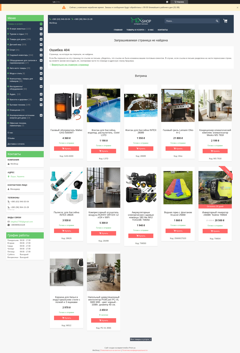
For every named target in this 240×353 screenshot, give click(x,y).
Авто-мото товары (18, 68)
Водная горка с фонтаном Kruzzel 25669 (178, 213)
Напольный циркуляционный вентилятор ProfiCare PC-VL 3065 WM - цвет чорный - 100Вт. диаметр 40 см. (103, 301)
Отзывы (11, 138)
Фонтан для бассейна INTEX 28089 (140, 131)
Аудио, (13, 94)
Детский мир (15, 44)
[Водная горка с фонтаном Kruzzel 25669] (178, 187)
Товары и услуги (135, 30)
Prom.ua (132, 348)
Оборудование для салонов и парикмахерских (23, 61)
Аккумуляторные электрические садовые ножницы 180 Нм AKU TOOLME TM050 (141, 216)
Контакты (163, 30)
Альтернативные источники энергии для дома (22, 116)
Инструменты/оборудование (16, 87)
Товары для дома (18, 39)
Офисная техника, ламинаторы (18, 124)
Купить (68, 148)
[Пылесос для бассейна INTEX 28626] (66, 187)
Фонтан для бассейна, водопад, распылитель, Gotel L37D (103, 132)
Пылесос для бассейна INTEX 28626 (66, 213)
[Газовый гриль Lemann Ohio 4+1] (178, 105)
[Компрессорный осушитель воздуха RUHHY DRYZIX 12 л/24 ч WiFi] (103, 187)
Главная (118, 30)
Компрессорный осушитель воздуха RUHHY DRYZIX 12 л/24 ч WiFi (104, 215)
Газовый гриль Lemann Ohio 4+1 (178, 131)
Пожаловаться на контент (110, 350)
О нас (151, 30)
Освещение (15, 110)
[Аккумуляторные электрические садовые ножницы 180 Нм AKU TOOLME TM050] (141, 187)
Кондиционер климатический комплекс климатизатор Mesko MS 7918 (215, 132)
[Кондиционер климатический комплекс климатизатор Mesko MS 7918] (215, 105)
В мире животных (18, 29)
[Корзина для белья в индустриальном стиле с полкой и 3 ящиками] (66, 272)
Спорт (12, 50)
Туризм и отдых (17, 34)
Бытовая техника (17, 105)
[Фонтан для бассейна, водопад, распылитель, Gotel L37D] (103, 105)
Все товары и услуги (140, 339)
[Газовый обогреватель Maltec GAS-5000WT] (66, 105)
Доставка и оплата (16, 144)
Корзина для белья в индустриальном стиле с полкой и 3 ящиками (66, 299)
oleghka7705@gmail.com (22, 222)
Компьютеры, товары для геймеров (21, 80)
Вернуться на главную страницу (70, 64)
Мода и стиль (16, 73)
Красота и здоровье (19, 99)
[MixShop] (140, 21)
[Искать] (217, 21)
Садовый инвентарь (19, 55)
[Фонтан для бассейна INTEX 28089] (141, 105)
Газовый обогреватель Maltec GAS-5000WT (66, 131)
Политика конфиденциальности (135, 350)
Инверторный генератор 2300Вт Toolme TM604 (215, 213)
